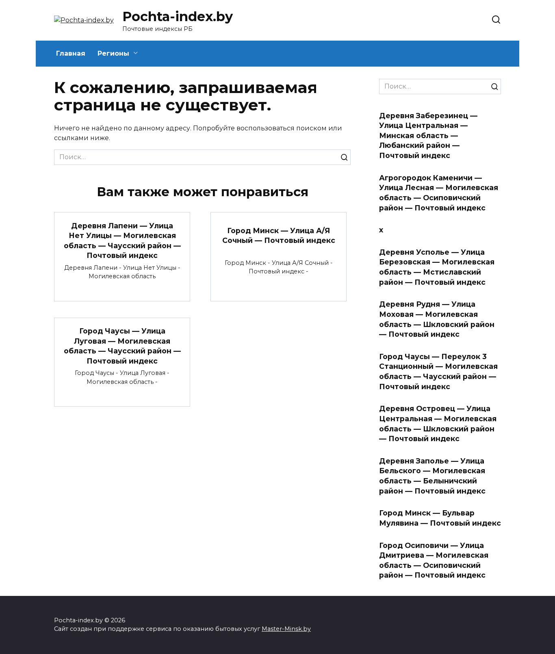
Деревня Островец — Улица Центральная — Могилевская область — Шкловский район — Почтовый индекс (437, 423)
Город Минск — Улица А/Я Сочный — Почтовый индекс (278, 235)
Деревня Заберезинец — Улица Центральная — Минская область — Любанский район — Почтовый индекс (428, 135)
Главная (70, 53)
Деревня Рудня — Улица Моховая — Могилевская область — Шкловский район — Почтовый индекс (436, 319)
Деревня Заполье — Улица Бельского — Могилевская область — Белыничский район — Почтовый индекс (432, 476)
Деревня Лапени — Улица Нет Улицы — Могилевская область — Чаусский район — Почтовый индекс (122, 240)
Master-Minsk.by (286, 628)
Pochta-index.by (177, 16)
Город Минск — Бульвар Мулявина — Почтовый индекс (440, 518)
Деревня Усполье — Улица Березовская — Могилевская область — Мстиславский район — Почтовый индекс (436, 267)
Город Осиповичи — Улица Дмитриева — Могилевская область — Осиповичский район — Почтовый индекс (433, 560)
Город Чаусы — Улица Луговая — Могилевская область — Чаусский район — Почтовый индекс (122, 346)
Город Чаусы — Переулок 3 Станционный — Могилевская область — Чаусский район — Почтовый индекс (438, 371)
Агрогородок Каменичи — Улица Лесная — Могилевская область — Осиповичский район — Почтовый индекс (438, 192)
